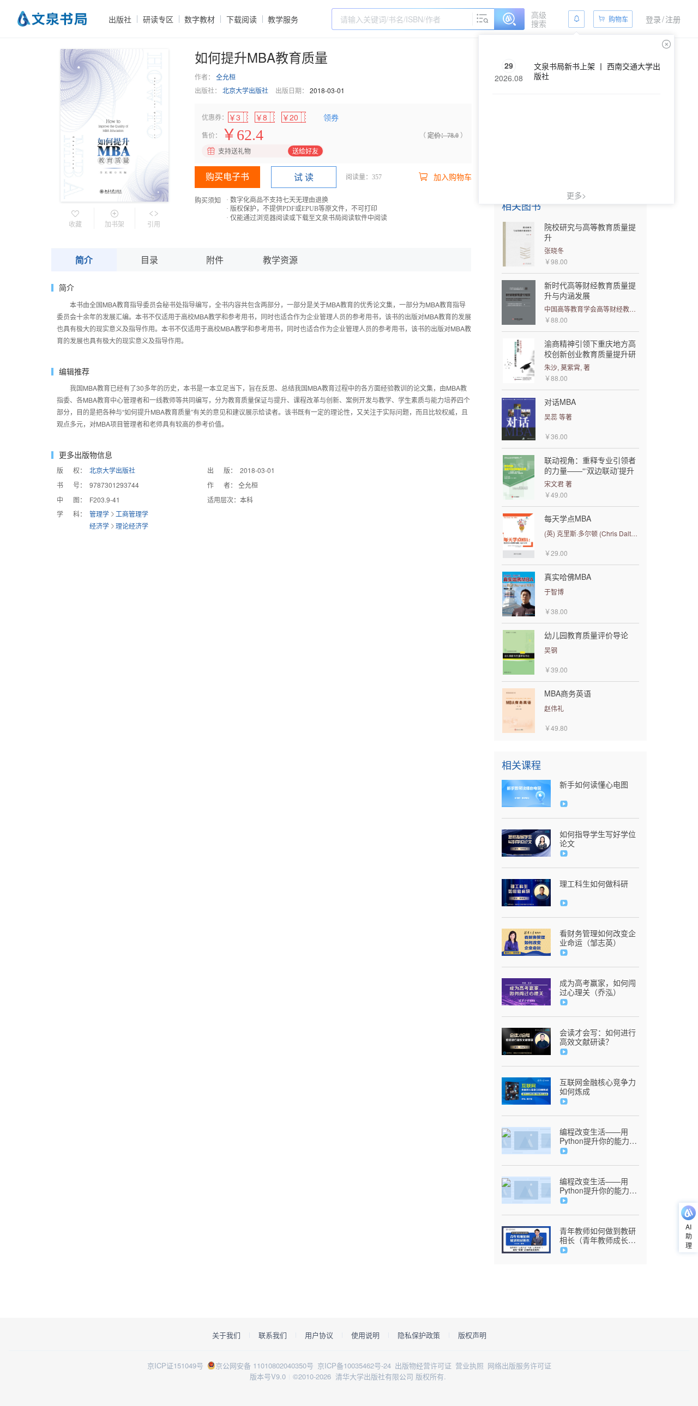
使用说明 (365, 1335)
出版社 (120, 19)
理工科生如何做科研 (593, 883)
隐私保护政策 (419, 1335)
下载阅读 (241, 19)
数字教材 (199, 19)
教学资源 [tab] (280, 259)
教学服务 (283, 19)
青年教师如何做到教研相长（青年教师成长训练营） (597, 1235)
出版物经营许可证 (423, 1365)
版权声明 (472, 1335)
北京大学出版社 (245, 90)
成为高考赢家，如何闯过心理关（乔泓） (597, 987)
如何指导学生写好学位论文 (597, 838)
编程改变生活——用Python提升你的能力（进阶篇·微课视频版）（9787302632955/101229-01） (599, 1186)
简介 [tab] (84, 259)
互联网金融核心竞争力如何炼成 (597, 1086)
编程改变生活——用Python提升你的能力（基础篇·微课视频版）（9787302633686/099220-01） (599, 1136)
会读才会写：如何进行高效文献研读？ (597, 1037)
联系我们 (272, 1335)
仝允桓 (226, 76)
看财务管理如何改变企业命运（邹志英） (597, 938)
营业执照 (469, 1365)
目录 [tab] (149, 259)
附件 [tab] (215, 259)
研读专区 (158, 19)
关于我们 (226, 1335)
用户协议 (319, 1335)
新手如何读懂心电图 (593, 784)
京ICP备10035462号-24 (354, 1365)
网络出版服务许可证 (519, 1365)
